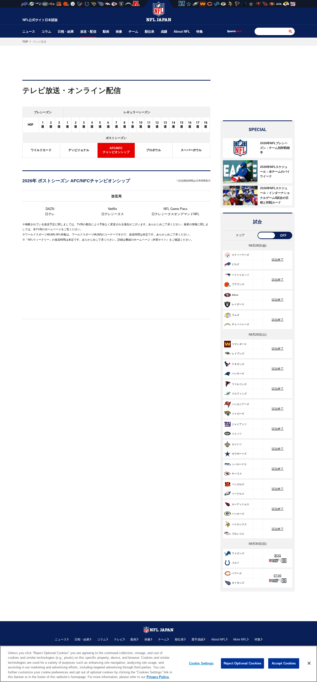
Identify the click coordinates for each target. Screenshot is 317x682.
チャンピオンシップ (116, 150)
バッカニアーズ (240, 404)
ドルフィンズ (239, 393)
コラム (46, 31)
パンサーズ (238, 373)
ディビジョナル (78, 150)
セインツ (237, 444)
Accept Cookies (284, 663)
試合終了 (278, 259)
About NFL (182, 31)
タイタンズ (238, 582)
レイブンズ (238, 353)
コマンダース (239, 344)
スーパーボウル (191, 150)
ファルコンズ (239, 384)
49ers (235, 295)
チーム (133, 31)
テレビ (118, 639)
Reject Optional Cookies (242, 663)
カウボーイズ (239, 453)
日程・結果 (66, 31)
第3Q (277, 555)
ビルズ (235, 264)
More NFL (240, 639)
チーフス (237, 473)
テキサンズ (238, 364)
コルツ (235, 562)
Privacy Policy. (158, 677)
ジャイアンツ (239, 424)
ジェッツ (237, 433)
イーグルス (238, 493)
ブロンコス (238, 533)
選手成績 (197, 639)
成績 (164, 31)
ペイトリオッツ (240, 274)
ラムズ (235, 315)
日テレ (50, 214)
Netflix (112, 209)
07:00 (277, 575)
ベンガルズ (238, 484)
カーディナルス (240, 504)
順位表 (149, 31)
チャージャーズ (240, 324)
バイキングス (239, 524)
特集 (199, 31)
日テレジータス (112, 214)
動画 (106, 31)
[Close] (309, 663)
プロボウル (153, 150)
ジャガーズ (238, 413)
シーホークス (239, 464)
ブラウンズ (238, 284)
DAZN (50, 209)
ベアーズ (237, 573)
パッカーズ (238, 513)
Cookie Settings (201, 663)
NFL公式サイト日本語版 (40, 20)
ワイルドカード (41, 150)
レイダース (238, 304)
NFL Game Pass (175, 209)
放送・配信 (88, 31)
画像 (119, 31)
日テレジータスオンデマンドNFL (175, 214)
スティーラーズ (240, 254)
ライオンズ (238, 553)
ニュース (28, 31)
